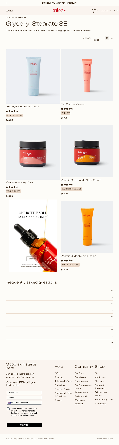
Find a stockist (81, 396)
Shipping (59, 377)
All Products (100, 403)
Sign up (24, 425)
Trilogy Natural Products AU (24, 439)
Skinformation (81, 392)
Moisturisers (100, 377)
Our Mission (80, 377)
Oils (96, 373)
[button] (98, 40)
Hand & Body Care (104, 399)
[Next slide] (56, 76)
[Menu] (3, 10)
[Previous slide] (10, 76)
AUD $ (94, 10)
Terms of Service (63, 389)
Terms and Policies (105, 439)
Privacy (58, 400)
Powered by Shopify (45, 439)
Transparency (81, 381)
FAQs (57, 373)
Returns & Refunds (63, 381)
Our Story (79, 373)
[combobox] (10, 402)
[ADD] (55, 99)
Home (8, 17)
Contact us (60, 385)
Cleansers (99, 381)
